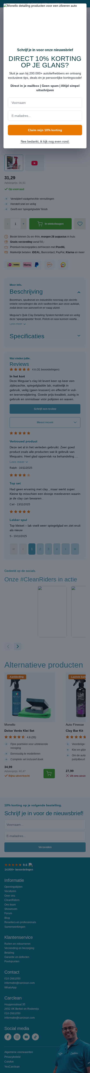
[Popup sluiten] (81, 9)
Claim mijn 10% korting (45, 130)
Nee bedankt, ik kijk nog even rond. (45, 141)
